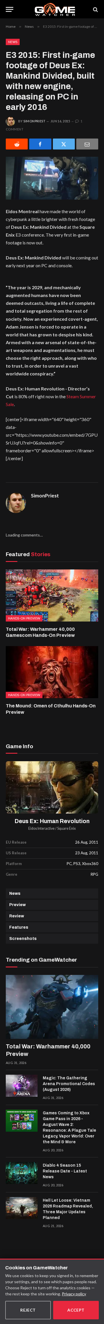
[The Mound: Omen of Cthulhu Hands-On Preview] (52, 672)
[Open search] (95, 9)
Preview (17, 905)
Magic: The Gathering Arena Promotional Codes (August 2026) (69, 1084)
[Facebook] (40, 144)
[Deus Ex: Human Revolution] (52, 787)
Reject (28, 1310)
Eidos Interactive (41, 828)
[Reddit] (17, 144)
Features (18, 927)
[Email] (87, 144)
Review (16, 916)
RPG (94, 874)
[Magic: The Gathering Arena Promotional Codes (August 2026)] (22, 1086)
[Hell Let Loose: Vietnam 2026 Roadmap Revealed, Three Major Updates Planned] (22, 1208)
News (12, 42)
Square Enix (66, 828)
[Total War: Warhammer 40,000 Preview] (52, 1007)
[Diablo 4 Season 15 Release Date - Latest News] (22, 1173)
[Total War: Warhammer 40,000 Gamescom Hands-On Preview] (52, 595)
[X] (64, 144)
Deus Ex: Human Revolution (52, 821)
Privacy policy (74, 1293)
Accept (76, 1310)
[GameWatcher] (55, 9)
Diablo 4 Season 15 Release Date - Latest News (65, 1171)
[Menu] (9, 9)
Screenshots (23, 938)
